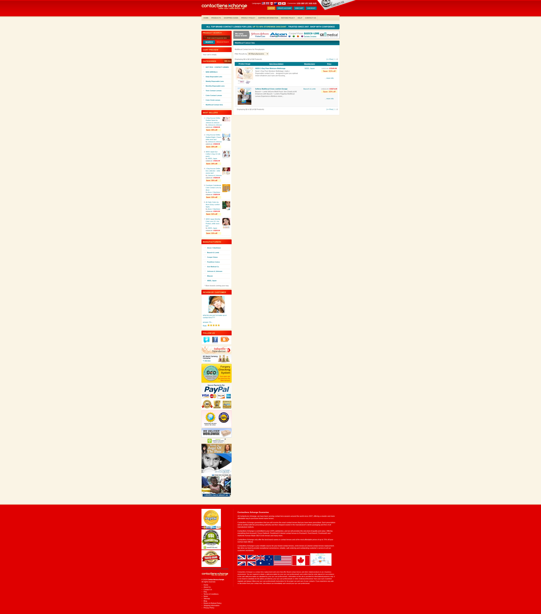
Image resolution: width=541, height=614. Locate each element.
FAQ (205, 592)
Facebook (215, 340)
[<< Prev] (330, 59)
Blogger (225, 339)
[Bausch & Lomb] (311, 35)
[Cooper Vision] (296, 35)
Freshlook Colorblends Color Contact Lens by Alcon (213, 187)
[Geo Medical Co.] (329, 35)
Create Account (284, 8)
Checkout (311, 8)
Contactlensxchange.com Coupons (214, 569)
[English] (270, 3)
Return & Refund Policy (212, 603)
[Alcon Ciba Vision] (279, 35)
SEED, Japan (309, 68)
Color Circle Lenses (213, 100)
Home (206, 18)
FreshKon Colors (213, 262)
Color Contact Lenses (214, 95)
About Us (207, 587)
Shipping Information (268, 18)
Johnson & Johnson (215, 125)
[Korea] (280, 3)
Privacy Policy (248, 18)
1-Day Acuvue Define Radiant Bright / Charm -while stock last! (214, 137)
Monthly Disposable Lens (215, 86)
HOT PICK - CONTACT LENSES (217, 67)
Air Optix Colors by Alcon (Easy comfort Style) (213, 204)
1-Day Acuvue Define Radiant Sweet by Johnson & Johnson (213, 120)
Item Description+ (276, 64)
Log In (271, 8)
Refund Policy (288, 18)
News (206, 596)
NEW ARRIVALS (211, 72)
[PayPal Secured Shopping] (211, 528)
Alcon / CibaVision (214, 192)
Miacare (210, 276)
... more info (329, 78)
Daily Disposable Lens (214, 76)
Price (329, 64)
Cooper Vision (212, 257)
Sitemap (207, 599)
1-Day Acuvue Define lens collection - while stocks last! (213, 171)
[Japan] (284, 3)
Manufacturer (309, 64)
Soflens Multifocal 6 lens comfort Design (271, 89)
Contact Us (310, 18)
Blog (205, 601)
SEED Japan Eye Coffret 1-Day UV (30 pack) (213, 154)
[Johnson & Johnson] (260, 35)
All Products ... (227, 61)
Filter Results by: (241, 54)
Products (216, 18)
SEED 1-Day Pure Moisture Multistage (270, 68)
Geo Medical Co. (213, 266)
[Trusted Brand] (211, 566)
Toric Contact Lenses (213, 90)
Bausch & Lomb (309, 89)
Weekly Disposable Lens (215, 81)
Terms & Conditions (211, 594)
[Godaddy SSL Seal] (211, 549)
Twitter (206, 340)
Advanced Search (223, 42)
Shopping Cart (299, 8)
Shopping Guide (231, 18)
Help (300, 18)
